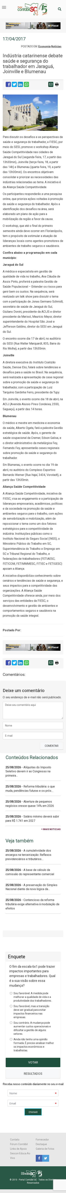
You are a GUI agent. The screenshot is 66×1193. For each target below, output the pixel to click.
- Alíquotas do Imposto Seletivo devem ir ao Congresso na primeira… (28, 772)
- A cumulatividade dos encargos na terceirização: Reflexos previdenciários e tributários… (28, 855)
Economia (44, 46)
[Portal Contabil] (33, 1173)
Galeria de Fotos (45, 1148)
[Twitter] (45, 1158)
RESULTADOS (33, 1073)
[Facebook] (39, 1158)
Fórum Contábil (19, 1144)
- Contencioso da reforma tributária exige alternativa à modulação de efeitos (32, 904)
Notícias (56, 46)
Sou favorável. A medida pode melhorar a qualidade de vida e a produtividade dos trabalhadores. (33, 997)
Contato (14, 1139)
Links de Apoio (18, 1148)
